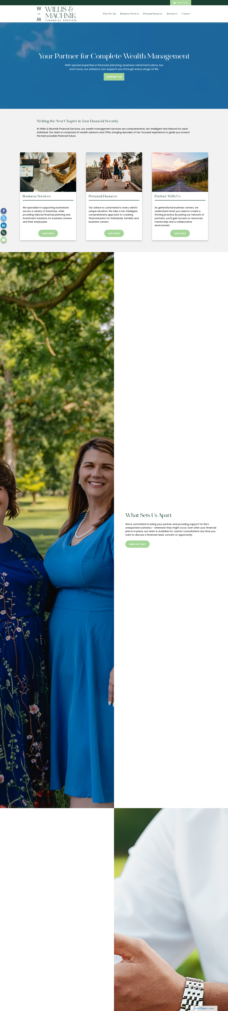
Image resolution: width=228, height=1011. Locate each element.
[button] (109, 13)
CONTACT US (114, 76)
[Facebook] (4, 211)
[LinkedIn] (4, 225)
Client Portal (182, 2)
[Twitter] (4, 218)
